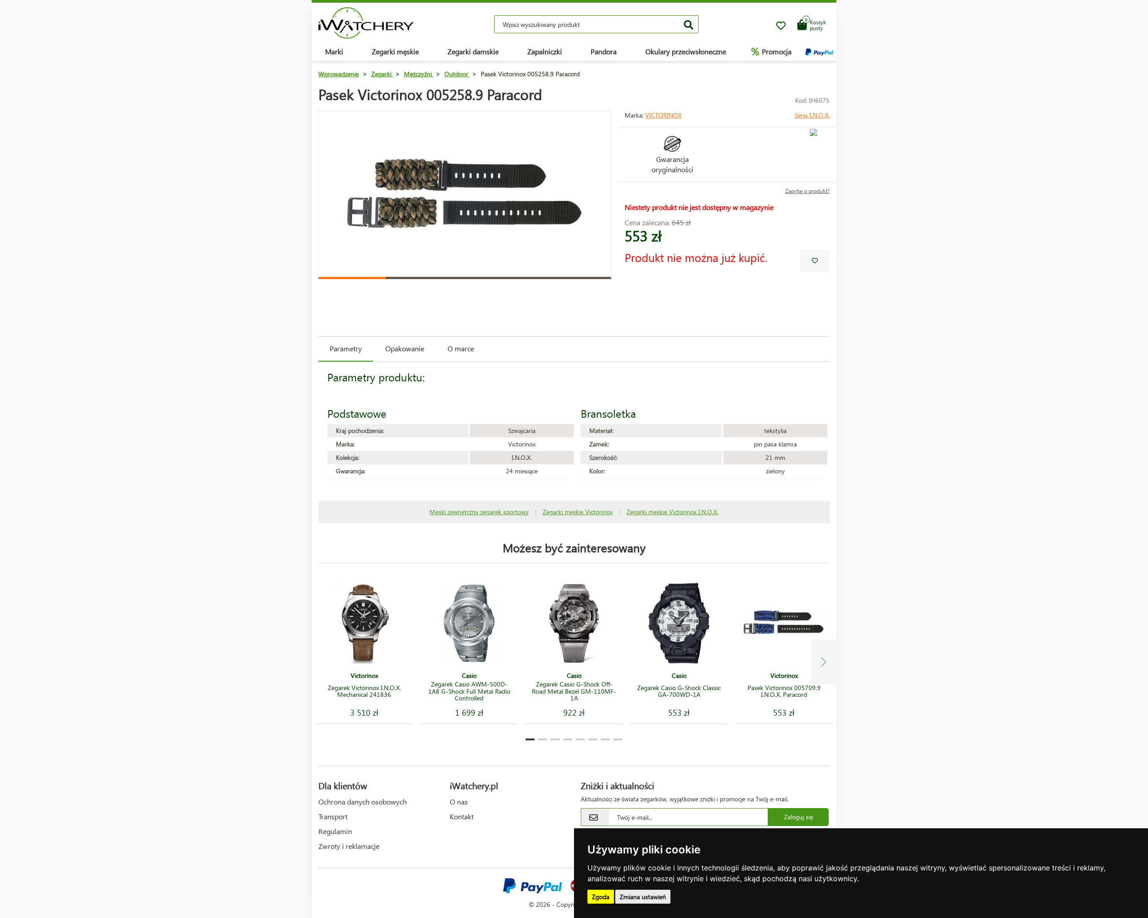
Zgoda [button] (600, 896)
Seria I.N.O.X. (812, 115)
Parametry (346, 348)
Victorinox (663, 115)
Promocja (771, 51)
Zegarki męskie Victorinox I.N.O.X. (672, 511)
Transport (333, 816)
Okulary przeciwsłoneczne (685, 51)
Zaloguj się (798, 817)
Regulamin (335, 831)
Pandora (604, 51)
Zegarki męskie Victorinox (578, 511)
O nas (459, 801)
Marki (334, 51)
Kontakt (462, 816)
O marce (461, 348)
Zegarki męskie (395, 51)
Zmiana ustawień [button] (643, 896)
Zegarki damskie (473, 51)
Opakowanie (404, 348)
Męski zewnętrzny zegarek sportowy (479, 511)
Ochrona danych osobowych (362, 801)
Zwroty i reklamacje (348, 846)
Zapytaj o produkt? (807, 191)
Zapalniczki (544, 51)
